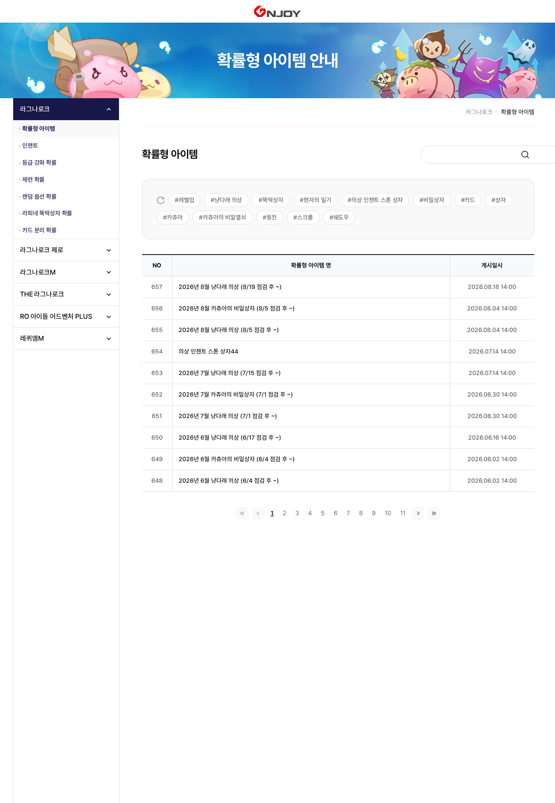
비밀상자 (433, 200)
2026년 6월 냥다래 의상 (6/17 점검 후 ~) (230, 437)
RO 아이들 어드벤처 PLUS (56, 316)
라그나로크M (38, 272)
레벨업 (186, 200)
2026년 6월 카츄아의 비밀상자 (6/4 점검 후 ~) (237, 459)
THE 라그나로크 (42, 294)
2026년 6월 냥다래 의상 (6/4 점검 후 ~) (229, 480)
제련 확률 (33, 179)
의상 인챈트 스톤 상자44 (208, 351)
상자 (500, 200)
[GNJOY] (277, 11)
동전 (272, 217)
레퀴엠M (32, 338)
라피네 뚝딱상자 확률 (47, 213)
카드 (469, 200)
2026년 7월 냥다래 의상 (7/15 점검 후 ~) (230, 373)
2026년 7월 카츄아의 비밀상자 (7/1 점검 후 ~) (236, 394)
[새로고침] (161, 200)
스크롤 (305, 217)
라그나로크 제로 (41, 250)
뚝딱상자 (272, 200)
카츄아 (175, 217)
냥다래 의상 (228, 200)
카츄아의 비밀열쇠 (224, 217)
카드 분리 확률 (39, 230)
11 (402, 513)
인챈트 (30, 145)
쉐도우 (341, 217)
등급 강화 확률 (39, 162)
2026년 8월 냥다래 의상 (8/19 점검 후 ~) (230, 286)
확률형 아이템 (38, 128)
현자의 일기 (317, 200)
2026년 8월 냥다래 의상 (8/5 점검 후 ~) (229, 330)
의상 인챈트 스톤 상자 (377, 200)
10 (388, 513)
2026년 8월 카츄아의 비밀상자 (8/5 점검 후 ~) (237, 308)
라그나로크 (35, 109)
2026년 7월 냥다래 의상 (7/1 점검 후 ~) (228, 416)
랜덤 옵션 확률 (39, 196)
